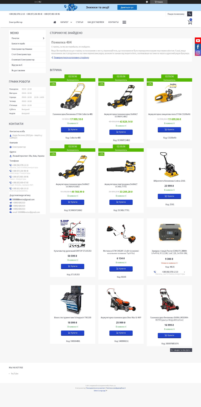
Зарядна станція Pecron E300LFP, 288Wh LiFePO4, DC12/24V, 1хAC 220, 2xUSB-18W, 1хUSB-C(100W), (169, 253)
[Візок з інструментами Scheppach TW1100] (72, 300)
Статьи (79, 22)
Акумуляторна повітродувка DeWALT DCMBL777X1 (121, 185)
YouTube (14, 373)
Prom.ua (113, 386)
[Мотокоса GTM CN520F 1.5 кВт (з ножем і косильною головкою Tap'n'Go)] (121, 233)
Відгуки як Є (17, 65)
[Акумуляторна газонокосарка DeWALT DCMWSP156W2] (72, 165)
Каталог (64, 22)
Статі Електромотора (21, 54)
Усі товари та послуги (180, 350)
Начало (54, 22)
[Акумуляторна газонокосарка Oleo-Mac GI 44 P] (121, 300)
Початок (15, 38)
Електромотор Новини (22, 49)
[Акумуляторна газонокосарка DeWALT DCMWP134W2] (121, 95)
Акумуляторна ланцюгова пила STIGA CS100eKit (169, 114)
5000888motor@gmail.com (23, 199)
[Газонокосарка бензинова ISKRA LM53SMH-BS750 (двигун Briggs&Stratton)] (169, 300)
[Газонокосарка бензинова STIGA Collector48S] (72, 95)
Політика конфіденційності (116, 388)
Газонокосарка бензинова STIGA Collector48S (73, 114)
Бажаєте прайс (18, 43)
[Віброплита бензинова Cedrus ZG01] (169, 163)
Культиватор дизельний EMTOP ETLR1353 (72, 251)
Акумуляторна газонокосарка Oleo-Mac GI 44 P (121, 317)
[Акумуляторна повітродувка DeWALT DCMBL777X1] (121, 165)
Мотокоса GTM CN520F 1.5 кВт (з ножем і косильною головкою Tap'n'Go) (121, 252)
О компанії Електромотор (23, 59)
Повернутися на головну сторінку (71, 57)
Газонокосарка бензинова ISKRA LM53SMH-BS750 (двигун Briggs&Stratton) (169, 318)
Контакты (113, 22)
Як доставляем (18, 70)
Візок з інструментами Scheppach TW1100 (72, 317)
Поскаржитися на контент (95, 388)
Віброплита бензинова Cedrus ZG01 (169, 181)
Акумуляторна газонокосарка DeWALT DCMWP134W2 (121, 115)
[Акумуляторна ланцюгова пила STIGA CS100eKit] (169, 95)
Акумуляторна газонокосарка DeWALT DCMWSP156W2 (72, 185)
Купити (74, 129)
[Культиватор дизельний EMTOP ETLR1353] (72, 233)
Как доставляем (96, 22)
